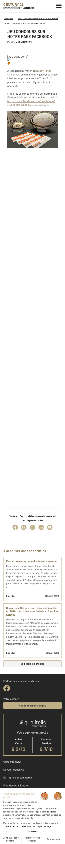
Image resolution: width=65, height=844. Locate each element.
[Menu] (59, 5)
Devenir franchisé (13, 769)
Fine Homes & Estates (16, 785)
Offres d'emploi (12, 761)
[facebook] (6, 688)
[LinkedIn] (41, 527)
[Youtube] (49, 527)
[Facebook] (15, 527)
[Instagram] (23, 527)
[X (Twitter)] (32, 527)
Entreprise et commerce (17, 777)
